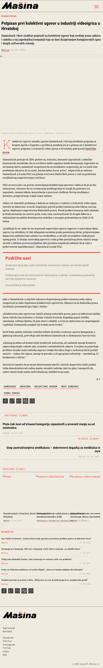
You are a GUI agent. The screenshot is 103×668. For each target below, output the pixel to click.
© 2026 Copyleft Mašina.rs (85, 664)
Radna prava (8, 16)
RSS (5, 654)
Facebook (8, 637)
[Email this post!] (18, 402)
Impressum (9, 628)
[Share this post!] (5, 402)
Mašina (5, 50)
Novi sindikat (70, 386)
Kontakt (7, 631)
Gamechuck (10, 386)
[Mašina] (19, 6)
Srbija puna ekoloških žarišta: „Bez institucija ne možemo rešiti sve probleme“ (36, 559)
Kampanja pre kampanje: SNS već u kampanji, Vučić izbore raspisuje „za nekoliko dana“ (40, 549)
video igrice (12, 393)
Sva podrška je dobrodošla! (20, 285)
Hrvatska (25, 386)
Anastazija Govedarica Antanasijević (55, 520)
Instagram (9, 644)
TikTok (7, 647)
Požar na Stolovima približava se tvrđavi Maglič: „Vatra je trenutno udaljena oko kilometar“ (42, 569)
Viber (6, 651)
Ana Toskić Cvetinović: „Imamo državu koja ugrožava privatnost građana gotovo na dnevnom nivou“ (46, 538)
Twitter (7, 641)
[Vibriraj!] (25, 402)
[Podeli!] (32, 402)
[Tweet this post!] (12, 402)
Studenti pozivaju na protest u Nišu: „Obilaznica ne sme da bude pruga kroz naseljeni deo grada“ (44, 580)
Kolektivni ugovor (45, 386)
